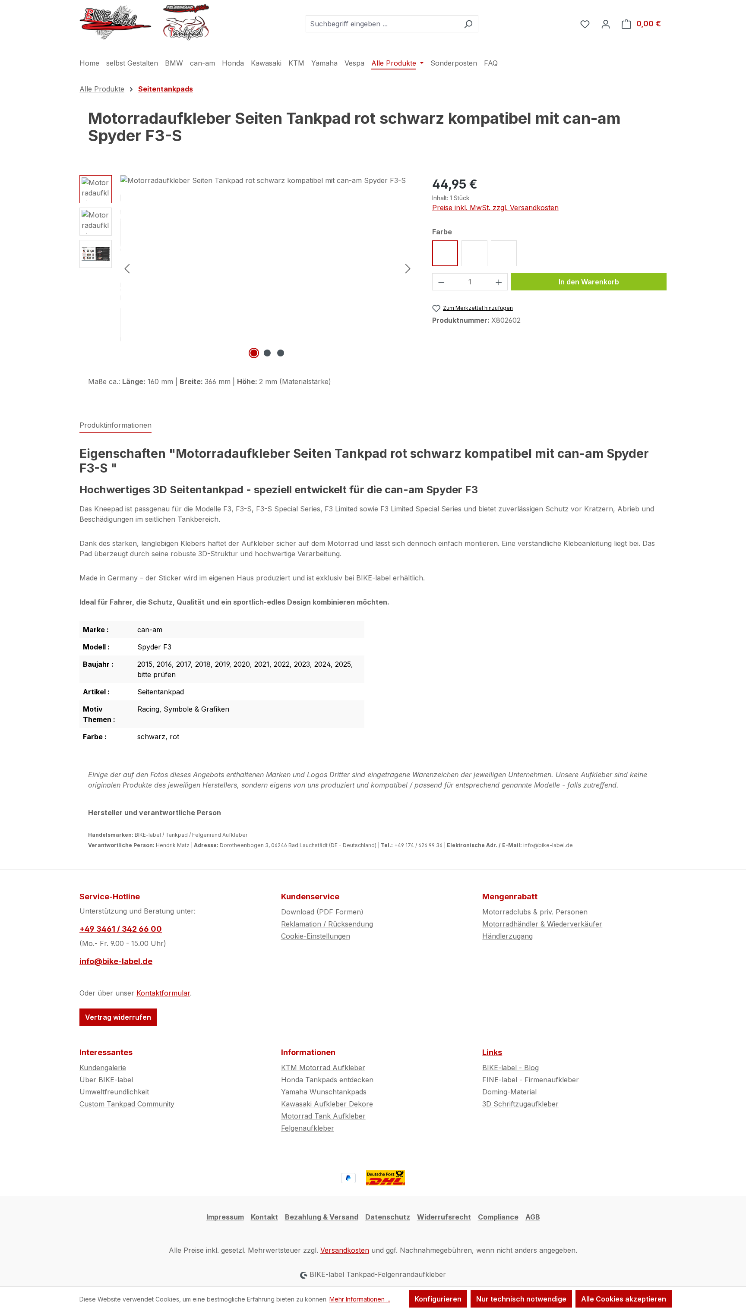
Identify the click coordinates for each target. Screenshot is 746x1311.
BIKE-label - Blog (510, 1067)
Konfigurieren (438, 1299)
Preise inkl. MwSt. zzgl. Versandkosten (495, 207)
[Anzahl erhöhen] (499, 281)
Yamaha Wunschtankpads (324, 1091)
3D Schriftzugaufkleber (520, 1104)
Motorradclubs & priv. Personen (535, 912)
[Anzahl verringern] (441, 281)
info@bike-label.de (115, 961)
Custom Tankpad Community (126, 1104)
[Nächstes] (407, 268)
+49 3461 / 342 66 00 (120, 928)
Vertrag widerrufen (118, 1017)
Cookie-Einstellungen (315, 936)
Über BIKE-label (106, 1079)
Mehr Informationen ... (359, 1299)
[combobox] (382, 23)
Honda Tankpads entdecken (327, 1079)
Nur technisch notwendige (521, 1299)
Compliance (498, 1217)
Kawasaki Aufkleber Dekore (327, 1104)
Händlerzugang (507, 936)
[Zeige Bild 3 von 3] (280, 353)
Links (492, 1052)
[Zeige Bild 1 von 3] (253, 353)
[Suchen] (468, 23)
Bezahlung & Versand (321, 1217)
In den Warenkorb (589, 281)
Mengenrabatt (509, 896)
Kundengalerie (102, 1067)
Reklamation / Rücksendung (327, 924)
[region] (247, 268)
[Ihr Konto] (605, 23)
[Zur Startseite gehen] (144, 22)
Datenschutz (387, 1217)
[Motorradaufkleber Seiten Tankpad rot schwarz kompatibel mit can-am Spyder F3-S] (267, 268)
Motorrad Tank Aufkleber (323, 1116)
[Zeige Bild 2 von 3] (267, 353)
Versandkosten (344, 1250)
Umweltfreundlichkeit (114, 1091)
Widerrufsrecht (444, 1217)
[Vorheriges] (126, 268)
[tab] (115, 425)
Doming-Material (509, 1091)
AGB (532, 1217)
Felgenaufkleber (307, 1128)
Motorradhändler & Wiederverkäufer (542, 924)
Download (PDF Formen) (322, 912)
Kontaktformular (163, 993)
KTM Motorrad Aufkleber (323, 1067)
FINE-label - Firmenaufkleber (530, 1079)
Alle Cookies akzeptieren (623, 1299)
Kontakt (264, 1217)
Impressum (225, 1217)
